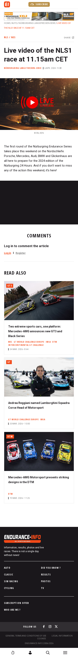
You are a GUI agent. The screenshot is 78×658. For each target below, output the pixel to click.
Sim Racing (11, 581)
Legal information (62, 636)
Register (21, 253)
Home (7, 23)
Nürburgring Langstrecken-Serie (37, 23)
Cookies (41, 639)
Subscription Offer (16, 603)
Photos (46, 581)
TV (42, 588)
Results (46, 574)
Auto (14, 23)
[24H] (12, 652)
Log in (7, 253)
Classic (8, 574)
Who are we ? (12, 609)
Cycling (9, 588)
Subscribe (41, 4)
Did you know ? (51, 567)
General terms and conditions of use (25, 636)
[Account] (30, 652)
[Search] (47, 652)
